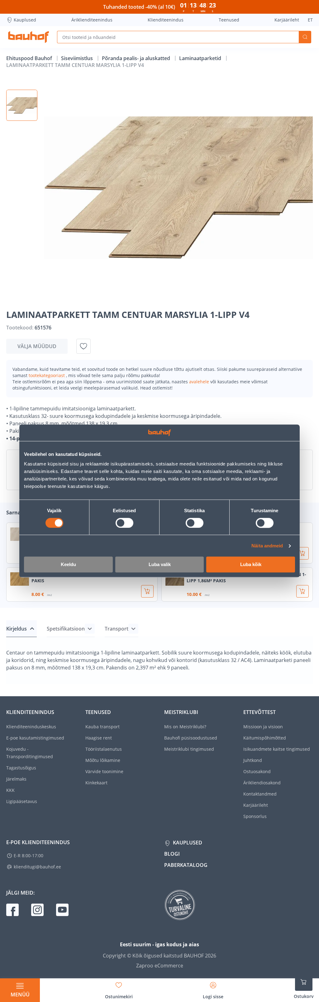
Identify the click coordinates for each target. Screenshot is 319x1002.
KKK (10, 790)
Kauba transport (102, 727)
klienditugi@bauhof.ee (37, 867)
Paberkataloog (185, 865)
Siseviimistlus (77, 58)
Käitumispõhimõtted (264, 738)
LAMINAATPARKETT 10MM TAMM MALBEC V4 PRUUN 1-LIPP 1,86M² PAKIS (246, 577)
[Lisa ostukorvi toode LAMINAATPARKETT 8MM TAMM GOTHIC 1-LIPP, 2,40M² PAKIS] (147, 591)
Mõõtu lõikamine (102, 760)
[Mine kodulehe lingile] (28, 37)
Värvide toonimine (104, 771)
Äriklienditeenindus (91, 20)
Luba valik (160, 564)
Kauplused (25, 20)
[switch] (124, 523)
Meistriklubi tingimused (189, 749)
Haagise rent (98, 738)
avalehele (199, 382)
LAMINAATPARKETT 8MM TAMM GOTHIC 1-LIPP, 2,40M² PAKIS (90, 577)
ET (310, 20)
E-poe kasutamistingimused (35, 738)
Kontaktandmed (260, 794)
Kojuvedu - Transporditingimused (29, 752)
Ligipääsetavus (21, 801)
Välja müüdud (36, 346)
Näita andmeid (267, 545)
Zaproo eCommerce (159, 965)
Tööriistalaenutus (103, 749)
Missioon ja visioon (263, 727)
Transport (116, 628)
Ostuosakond (257, 771)
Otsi (305, 37)
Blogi (172, 853)
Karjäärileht (286, 20)
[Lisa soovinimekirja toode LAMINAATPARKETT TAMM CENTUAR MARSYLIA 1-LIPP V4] (83, 346)
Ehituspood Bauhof (29, 58)
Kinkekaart (96, 783)
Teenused (229, 20)
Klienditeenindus (165, 20)
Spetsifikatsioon (66, 628)
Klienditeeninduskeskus (31, 727)
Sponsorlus (255, 816)
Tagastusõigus (21, 768)
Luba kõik (250, 564)
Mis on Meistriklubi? (185, 727)
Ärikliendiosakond (262, 783)
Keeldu (68, 564)
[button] (21, 105)
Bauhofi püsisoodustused (190, 738)
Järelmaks (16, 779)
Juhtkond (252, 760)
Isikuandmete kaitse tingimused (276, 749)
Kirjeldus (16, 628)
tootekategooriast (47, 375)
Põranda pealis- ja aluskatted (136, 58)
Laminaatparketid (200, 58)
